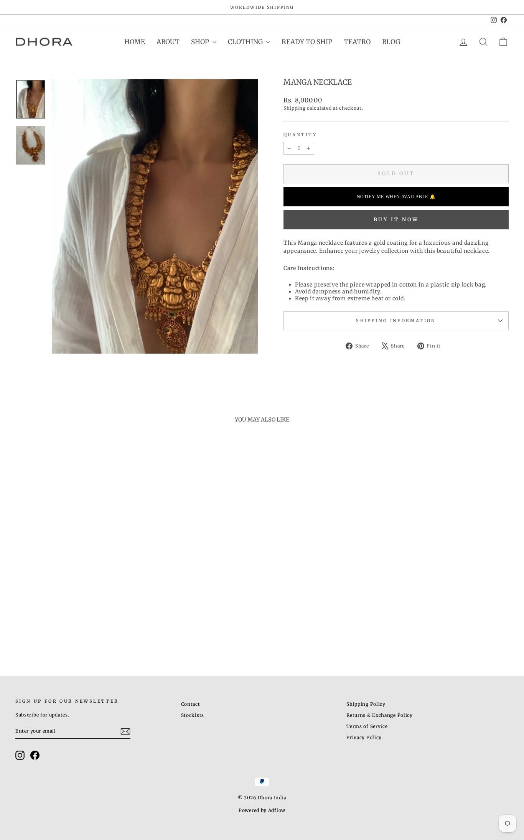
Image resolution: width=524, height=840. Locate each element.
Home (134, 42)
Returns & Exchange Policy (379, 715)
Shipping (294, 108)
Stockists (192, 715)
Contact (190, 704)
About (168, 42)
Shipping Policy (366, 704)
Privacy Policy (364, 737)
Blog (391, 42)
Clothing (246, 42)
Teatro (357, 42)
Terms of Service (366, 726)
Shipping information (396, 320)
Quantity (300, 134)
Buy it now (396, 219)
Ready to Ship (307, 42)
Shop (201, 42)
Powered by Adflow (262, 810)
